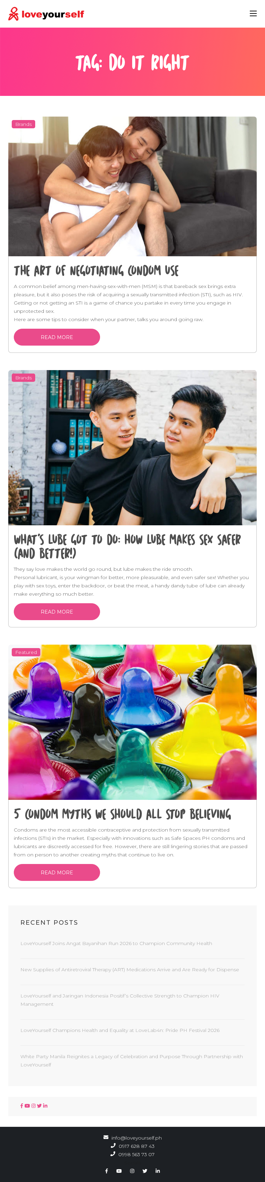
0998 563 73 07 (136, 1154)
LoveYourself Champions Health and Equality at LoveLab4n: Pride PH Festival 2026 (119, 1030)
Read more (57, 337)
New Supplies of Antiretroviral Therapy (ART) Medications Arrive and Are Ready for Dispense (129, 969)
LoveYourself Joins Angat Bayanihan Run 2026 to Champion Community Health (116, 943)
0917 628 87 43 (136, 1146)
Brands (23, 124)
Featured (26, 652)
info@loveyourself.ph (136, 1138)
